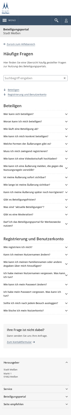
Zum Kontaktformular (19, 342)
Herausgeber (11, 362)
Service (8, 389)
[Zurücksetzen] (64, 78)
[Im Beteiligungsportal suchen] (56, 20)
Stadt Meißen (10, 369)
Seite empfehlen (14, 404)
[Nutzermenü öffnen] (66, 20)
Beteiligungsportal (16, 29)
